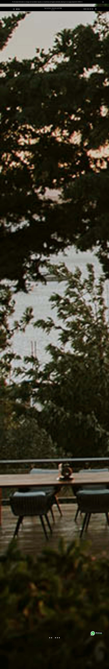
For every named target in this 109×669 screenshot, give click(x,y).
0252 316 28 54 (88, 9)
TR (95, 9)
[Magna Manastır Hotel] (53, 9)
